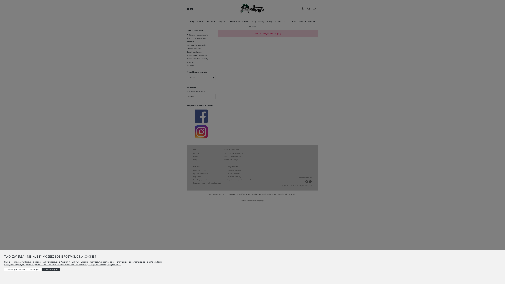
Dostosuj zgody (34, 270)
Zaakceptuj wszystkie (50, 270)
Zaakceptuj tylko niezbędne (15, 270)
